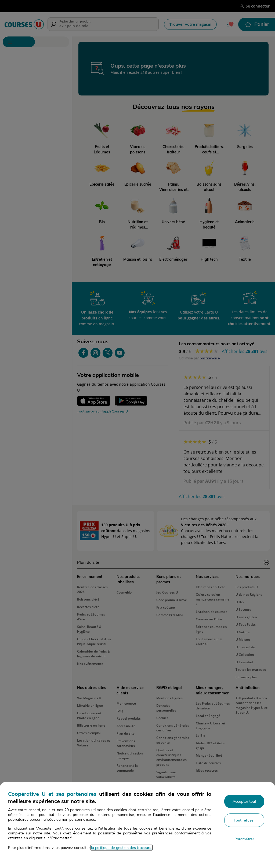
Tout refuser (244, 820)
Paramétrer (244, 839)
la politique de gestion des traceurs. (121, 847)
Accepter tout (244, 801)
